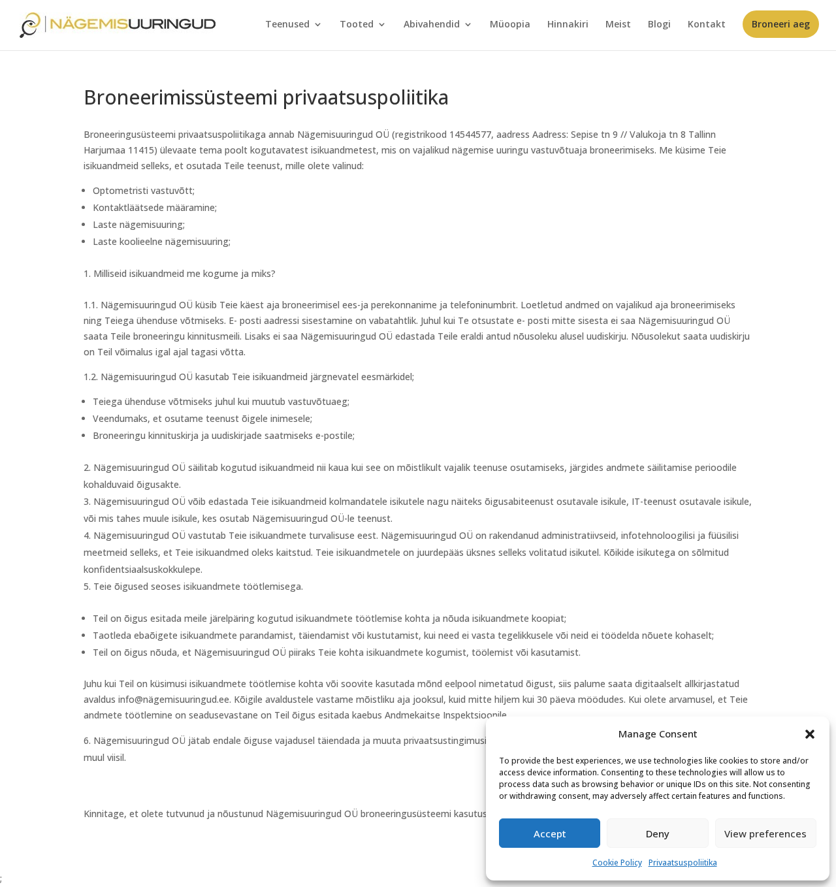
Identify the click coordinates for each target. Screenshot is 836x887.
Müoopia (510, 25)
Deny (657, 833)
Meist (618, 25)
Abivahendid (432, 25)
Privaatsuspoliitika (683, 862)
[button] (809, 734)
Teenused (287, 25)
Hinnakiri (567, 25)
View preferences (765, 833)
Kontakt (707, 25)
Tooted (357, 25)
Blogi (659, 25)
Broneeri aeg (781, 24)
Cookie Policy (617, 862)
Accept (550, 833)
